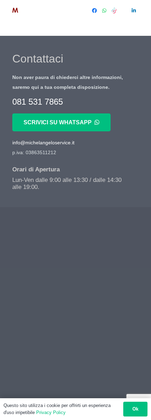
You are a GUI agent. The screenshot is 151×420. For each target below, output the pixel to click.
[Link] (26, 10)
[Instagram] (124, 10)
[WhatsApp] (104, 10)
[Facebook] (94, 10)
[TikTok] (114, 10)
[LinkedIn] (134, 10)
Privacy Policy (51, 412)
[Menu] (75, 10)
